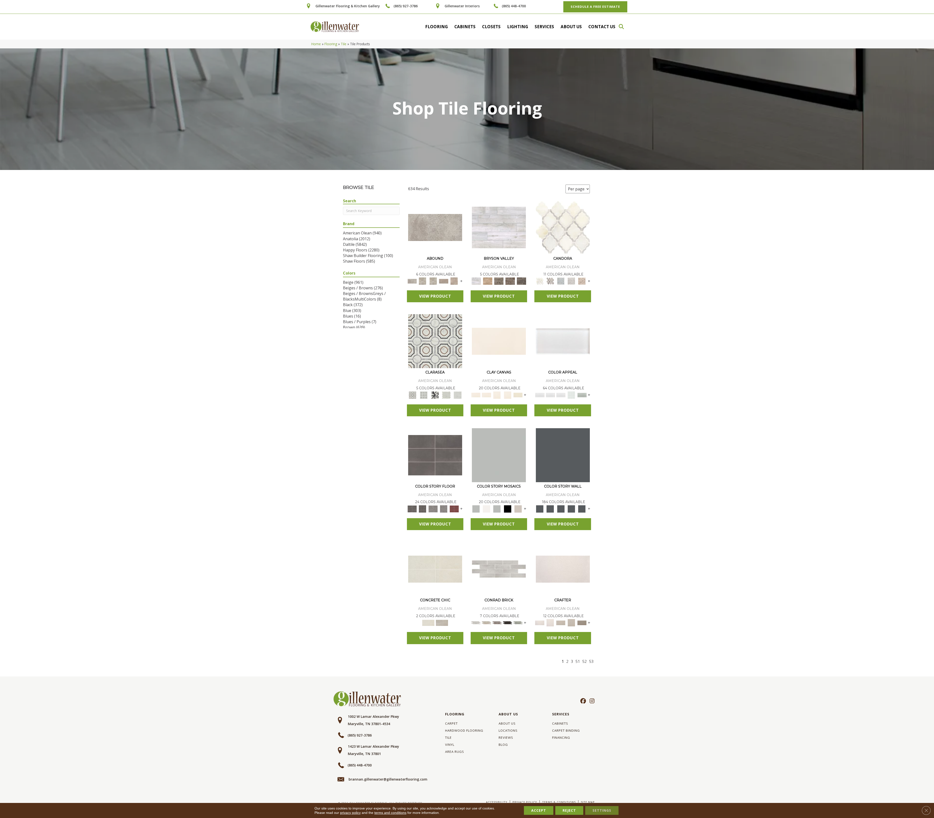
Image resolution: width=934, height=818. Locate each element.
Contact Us (601, 26)
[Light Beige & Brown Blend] (581, 281)
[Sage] (517, 622)
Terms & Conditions (558, 802)
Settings (602, 810)
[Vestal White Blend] (563, 227)
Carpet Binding (566, 730)
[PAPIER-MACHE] (563, 569)
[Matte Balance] (497, 508)
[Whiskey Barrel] (487, 281)
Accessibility (496, 802)
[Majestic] (446, 394)
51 (577, 661)
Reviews (506, 737)
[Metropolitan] (435, 341)
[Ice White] (486, 508)
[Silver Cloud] (581, 394)
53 (591, 661)
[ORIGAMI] (581, 622)
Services (544, 26)
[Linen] (486, 622)
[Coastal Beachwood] (499, 227)
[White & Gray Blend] (571, 281)
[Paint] (517, 394)
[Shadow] (563, 455)
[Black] (507, 508)
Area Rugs (454, 751)
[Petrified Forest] (510, 281)
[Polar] (499, 569)
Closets (491, 26)
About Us (571, 26)
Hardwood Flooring (464, 730)
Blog (503, 744)
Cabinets (465, 26)
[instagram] (590, 701)
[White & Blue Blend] (560, 281)
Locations (508, 730)
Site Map (588, 802)
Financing (561, 737)
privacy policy (350, 813)
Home (316, 44)
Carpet (451, 723)
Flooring (436, 26)
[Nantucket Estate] (499, 281)
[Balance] (499, 455)
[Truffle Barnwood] (522, 281)
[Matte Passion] (454, 508)
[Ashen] (443, 281)
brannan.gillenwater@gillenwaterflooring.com (388, 779)
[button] (624, 27)
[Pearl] (563, 341)
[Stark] (507, 622)
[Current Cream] (435, 569)
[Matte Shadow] (435, 455)
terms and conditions (390, 813)
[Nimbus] (435, 227)
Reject (569, 810)
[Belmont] (424, 394)
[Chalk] (499, 341)
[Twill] (560, 622)
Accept (538, 810)
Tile (343, 44)
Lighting (517, 26)
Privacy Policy (524, 802)
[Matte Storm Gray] (433, 508)
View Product (435, 296)
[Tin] (497, 622)
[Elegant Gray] (442, 622)
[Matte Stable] (517, 508)
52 (584, 661)
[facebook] (582, 701)
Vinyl (449, 744)
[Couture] (435, 394)
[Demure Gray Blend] (550, 281)
